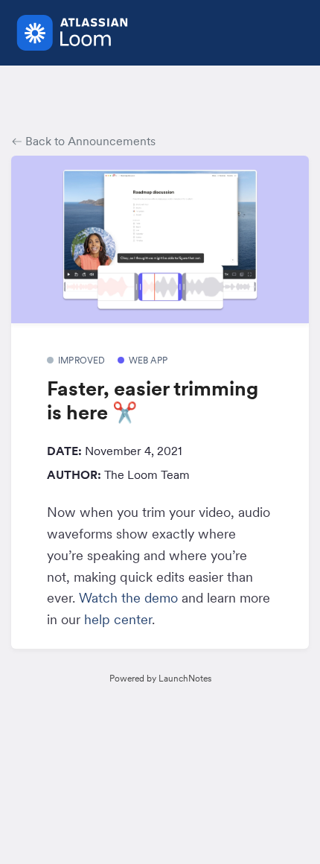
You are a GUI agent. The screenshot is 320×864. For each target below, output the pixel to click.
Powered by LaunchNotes (160, 678)
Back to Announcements (89, 140)
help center (118, 619)
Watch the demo (128, 597)
